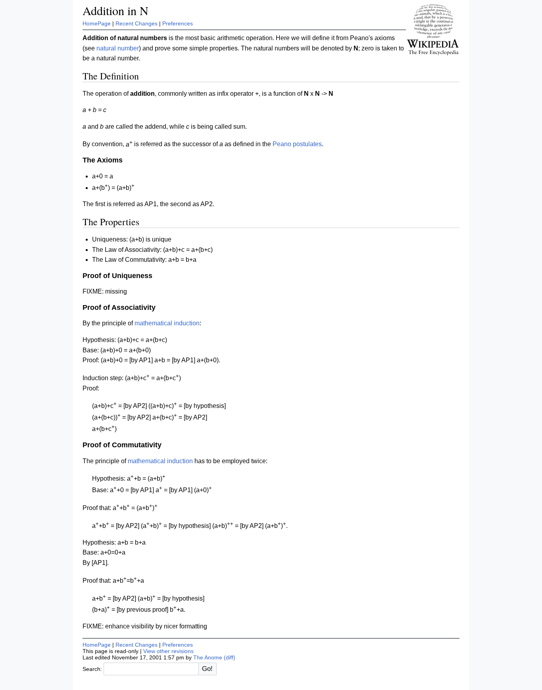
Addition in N (115, 10)
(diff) (229, 657)
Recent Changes (136, 23)
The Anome (207, 657)
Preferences (177, 23)
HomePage (97, 23)
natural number (117, 48)
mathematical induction (167, 323)
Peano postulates (297, 144)
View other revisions (168, 651)
